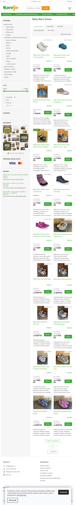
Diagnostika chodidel (10, 72)
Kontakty (42, 481)
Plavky (8, 61)
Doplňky (8, 35)
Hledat (45, 8)
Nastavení (12, 500)
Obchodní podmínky (46, 476)
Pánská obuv (9, 30)
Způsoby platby (36, 1)
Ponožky (8, 53)
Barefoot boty (8, 24)
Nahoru (53, 452)
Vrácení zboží (44, 471)
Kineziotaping (8, 75)
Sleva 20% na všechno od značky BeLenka (13, 183)
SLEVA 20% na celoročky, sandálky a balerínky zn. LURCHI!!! (14, 192)
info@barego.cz (11, 466)
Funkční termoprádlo (12, 51)
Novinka (9, 103)
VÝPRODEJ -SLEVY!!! (9, 69)
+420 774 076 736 (11, 469)
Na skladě (10, 97)
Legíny (8, 56)
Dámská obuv (10, 27)
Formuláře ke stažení (46, 473)
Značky (6, 77)
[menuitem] (7, 14)
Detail (48, 70)
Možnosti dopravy (45, 468)
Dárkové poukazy (9, 67)
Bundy (8, 45)
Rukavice (8, 43)
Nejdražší (60, 26)
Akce (9, 100)
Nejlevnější (50, 26)
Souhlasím (63, 492)
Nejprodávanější (39, 30)
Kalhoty (8, 48)
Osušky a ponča (10, 64)
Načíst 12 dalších (53, 441)
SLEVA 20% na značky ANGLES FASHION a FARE (15, 175)
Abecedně (51, 30)
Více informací (21, 495)
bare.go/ (8, 475)
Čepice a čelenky (11, 40)
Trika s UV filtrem (11, 59)
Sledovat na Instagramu (17, 153)
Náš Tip (9, 106)
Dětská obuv (9, 32)
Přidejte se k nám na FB (13, 472)
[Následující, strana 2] (52, 446)
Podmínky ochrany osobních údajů (50, 478)
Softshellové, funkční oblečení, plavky (15, 38)
